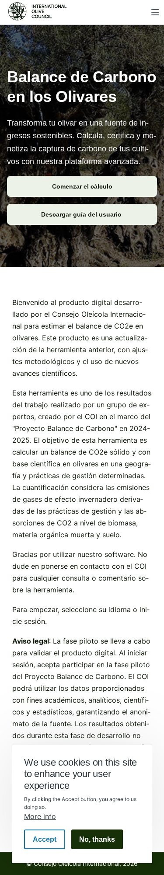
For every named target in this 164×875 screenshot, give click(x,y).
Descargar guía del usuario (82, 214)
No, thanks (97, 839)
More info (40, 816)
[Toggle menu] (155, 12)
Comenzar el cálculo (82, 186)
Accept (44, 839)
